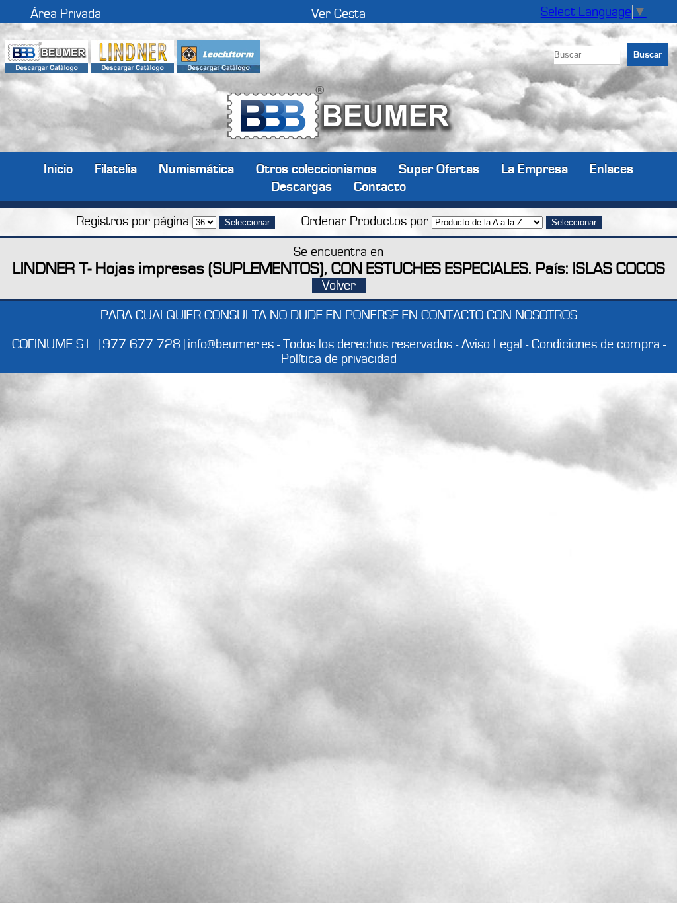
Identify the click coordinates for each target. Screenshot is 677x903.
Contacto (380, 186)
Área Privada (65, 14)
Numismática (196, 168)
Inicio (58, 168)
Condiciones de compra (596, 344)
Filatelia (116, 168)
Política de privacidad (339, 359)
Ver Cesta (338, 14)
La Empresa (534, 168)
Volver (339, 285)
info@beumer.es (231, 344)
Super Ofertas (439, 168)
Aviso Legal (491, 344)
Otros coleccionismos (316, 168)
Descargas (301, 186)
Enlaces (611, 168)
